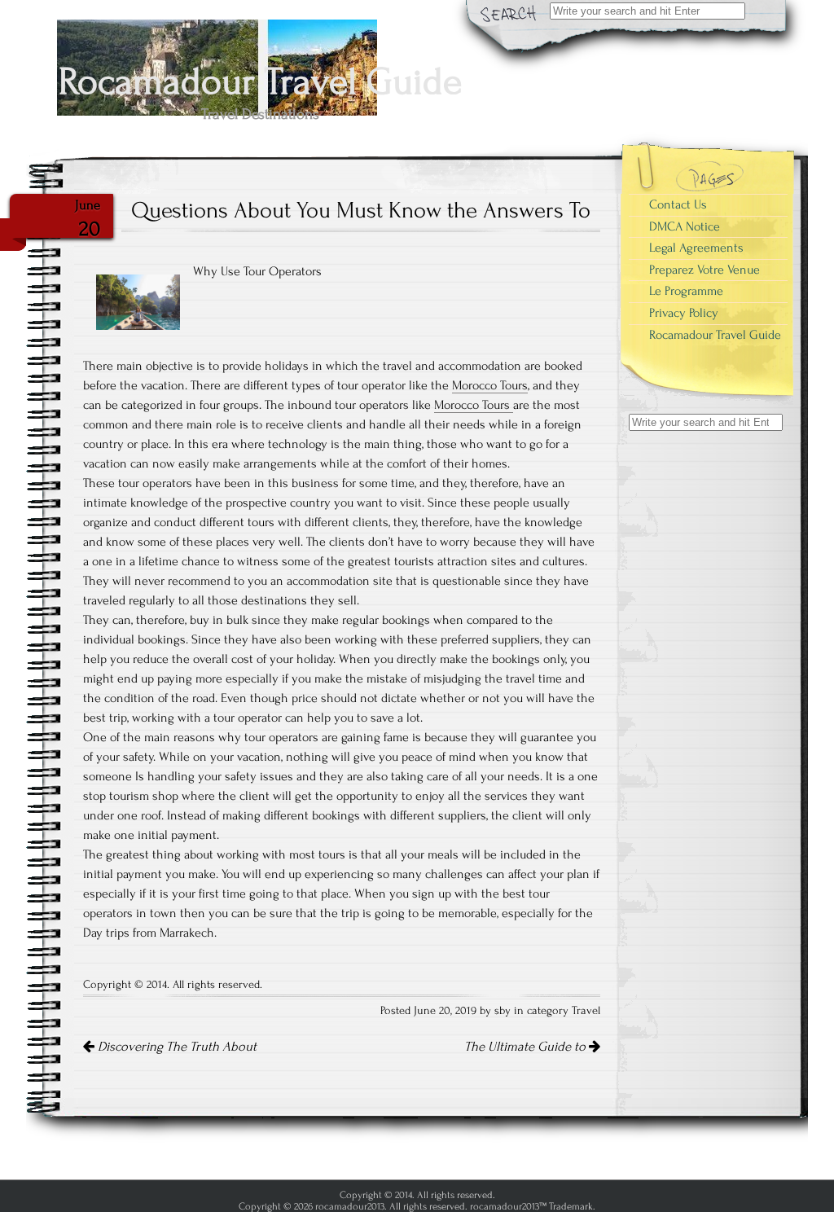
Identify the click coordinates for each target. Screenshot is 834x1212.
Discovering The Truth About (175, 1046)
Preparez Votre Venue (704, 269)
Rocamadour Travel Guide (715, 334)
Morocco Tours (490, 385)
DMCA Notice (684, 226)
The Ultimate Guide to (526, 1046)
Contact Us (678, 204)
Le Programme (686, 290)
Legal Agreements (696, 247)
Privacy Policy (683, 312)
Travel (586, 1010)
